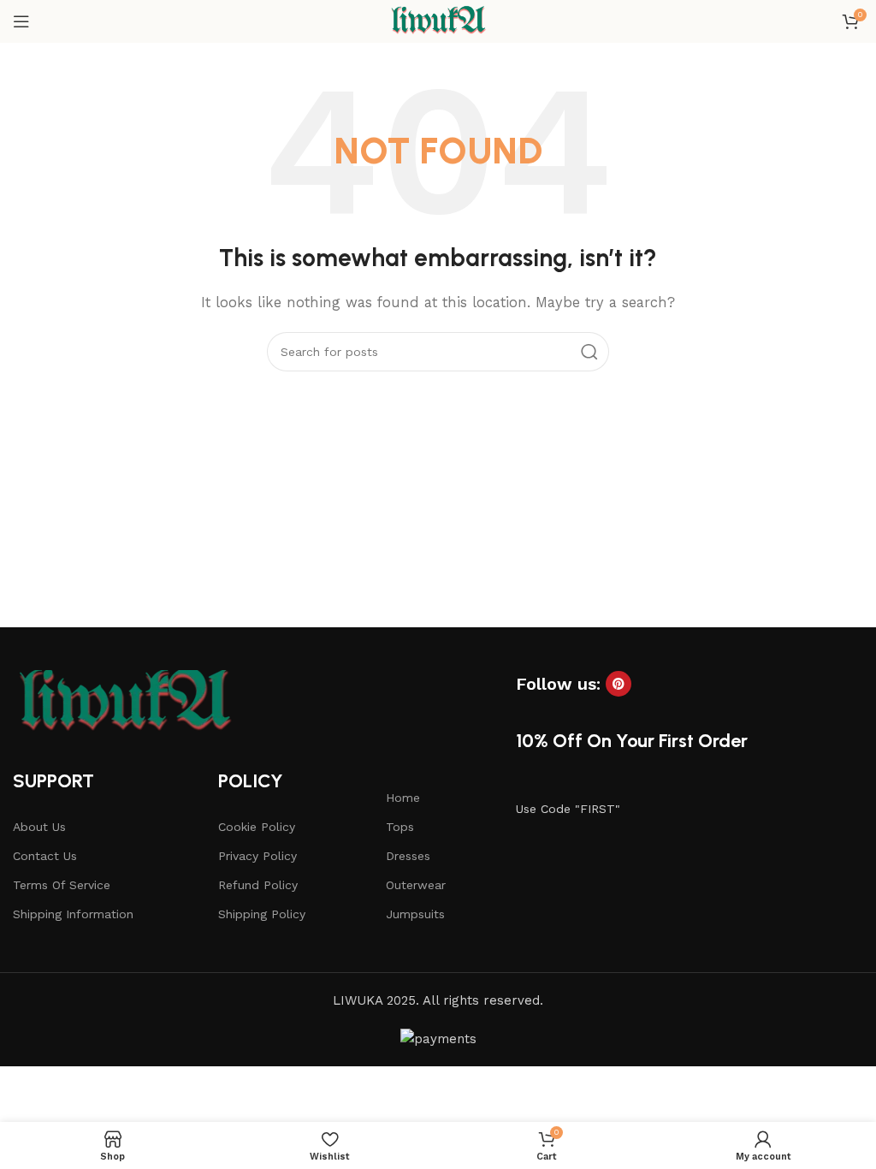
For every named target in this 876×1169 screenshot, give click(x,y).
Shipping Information (73, 914)
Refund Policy (258, 885)
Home (403, 797)
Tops (400, 827)
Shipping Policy (261, 914)
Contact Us (45, 856)
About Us (39, 827)
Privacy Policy (257, 856)
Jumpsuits (415, 914)
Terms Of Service (61, 885)
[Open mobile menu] (21, 21)
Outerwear (416, 885)
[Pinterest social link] (618, 684)
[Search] (589, 351)
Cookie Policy (256, 827)
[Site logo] (438, 20)
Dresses (408, 856)
